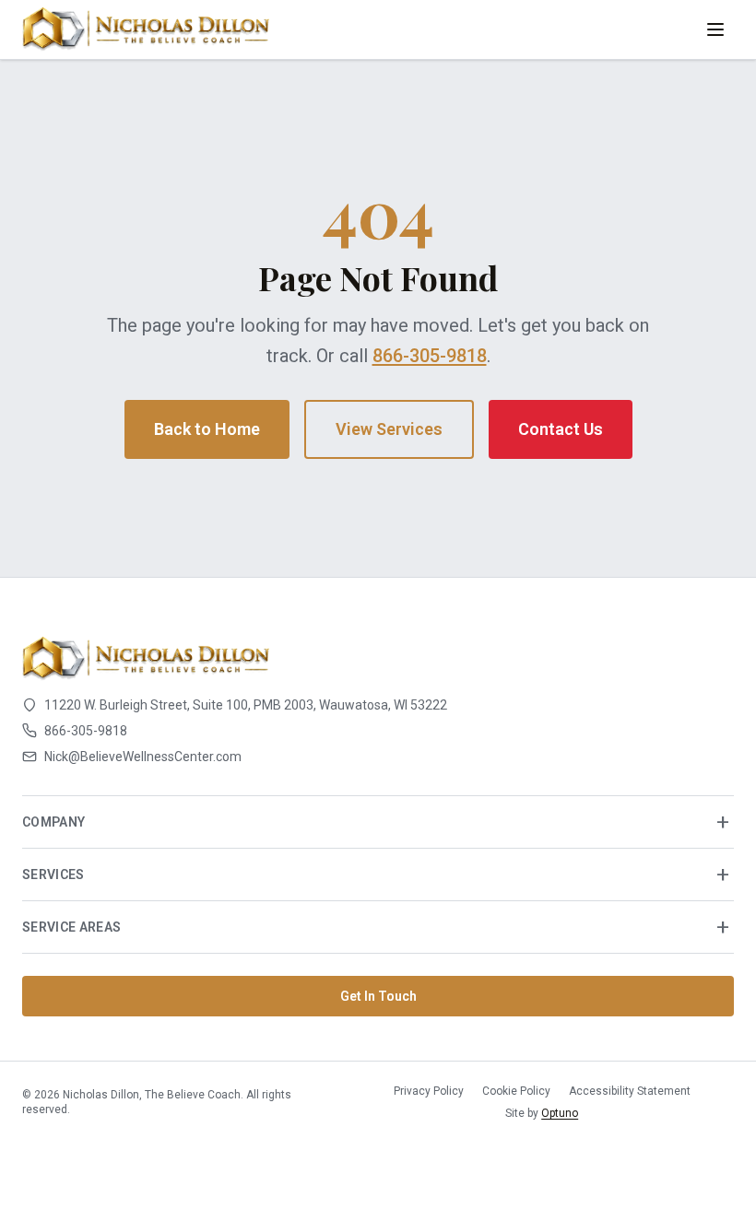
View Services (389, 429)
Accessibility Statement (630, 1091)
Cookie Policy (516, 1091)
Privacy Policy (429, 1091)
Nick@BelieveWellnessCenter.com (143, 756)
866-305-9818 (429, 356)
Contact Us (560, 429)
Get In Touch (378, 996)
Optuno (559, 1113)
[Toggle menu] (715, 29)
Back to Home (207, 429)
